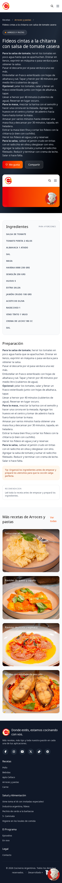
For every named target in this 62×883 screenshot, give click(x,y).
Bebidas (6, 772)
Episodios (7, 835)
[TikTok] (39, 752)
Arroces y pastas (10, 782)
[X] (31, 752)
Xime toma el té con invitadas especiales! (23, 801)
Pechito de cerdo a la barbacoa (18, 811)
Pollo (4, 767)
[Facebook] (5, 752)
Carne (5, 786)
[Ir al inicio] (6, 6)
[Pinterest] (48, 752)
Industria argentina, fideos (15, 806)
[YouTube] (22, 752)
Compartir (34, 164)
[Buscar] (52, 6)
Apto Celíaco (8, 777)
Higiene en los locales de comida (19, 821)
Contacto (6, 855)
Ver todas (53, 519)
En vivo (5, 840)
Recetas (6, 19)
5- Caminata (8, 816)
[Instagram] (14, 752)
